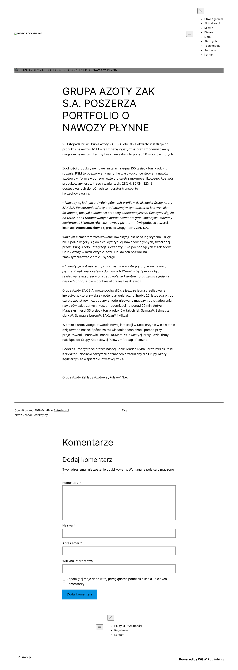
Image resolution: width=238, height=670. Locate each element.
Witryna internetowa (77, 561)
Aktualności (61, 410)
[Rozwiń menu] (189, 34)
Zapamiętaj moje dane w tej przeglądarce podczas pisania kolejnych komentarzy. (117, 581)
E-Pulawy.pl (23, 657)
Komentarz (71, 483)
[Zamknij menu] (200, 11)
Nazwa (68, 525)
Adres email (72, 543)
